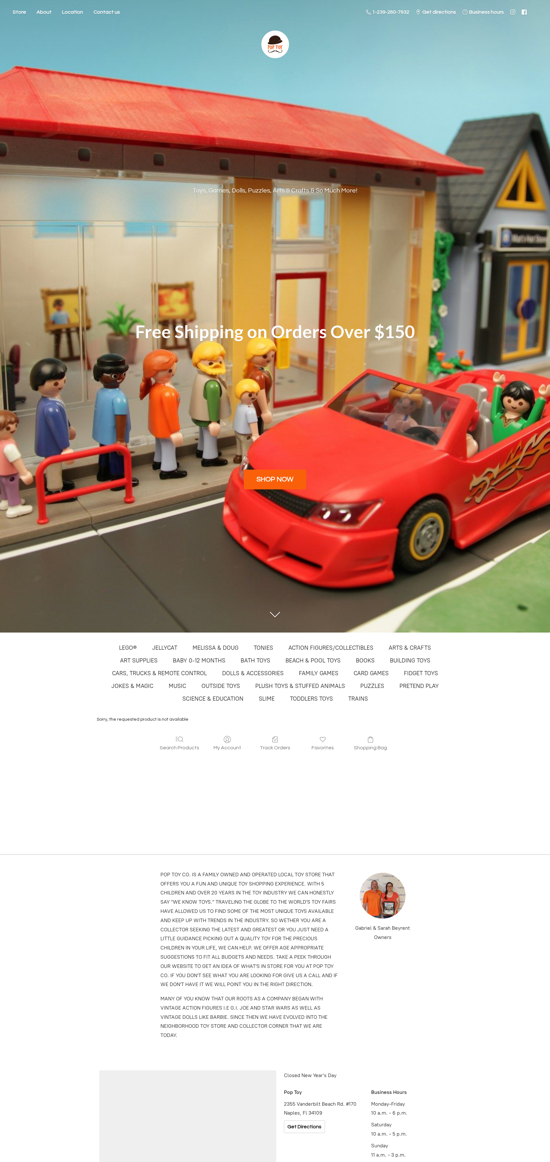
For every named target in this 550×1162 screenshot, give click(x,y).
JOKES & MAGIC (132, 686)
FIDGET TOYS (421, 673)
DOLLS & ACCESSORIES (253, 673)
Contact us (107, 12)
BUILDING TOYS (410, 660)
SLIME (267, 698)
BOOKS (365, 660)
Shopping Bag (370, 747)
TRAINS (358, 698)
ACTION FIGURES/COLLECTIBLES (330, 647)
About (44, 12)
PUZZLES (372, 686)
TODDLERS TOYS (311, 698)
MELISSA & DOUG (215, 647)
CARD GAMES (371, 673)
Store (19, 12)
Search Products (179, 747)
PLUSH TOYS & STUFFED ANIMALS (300, 686)
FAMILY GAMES (318, 673)
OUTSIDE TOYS (220, 686)
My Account (227, 747)
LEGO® (128, 647)
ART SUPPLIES (139, 660)
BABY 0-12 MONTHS (199, 660)
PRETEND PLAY (419, 686)
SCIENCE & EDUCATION (212, 698)
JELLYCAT (164, 647)
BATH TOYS (255, 660)
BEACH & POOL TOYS (313, 660)
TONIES (263, 647)
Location (72, 12)
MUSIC (177, 686)
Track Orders (275, 747)
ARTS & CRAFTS (410, 647)
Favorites (323, 747)
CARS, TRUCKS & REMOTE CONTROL (159, 673)
